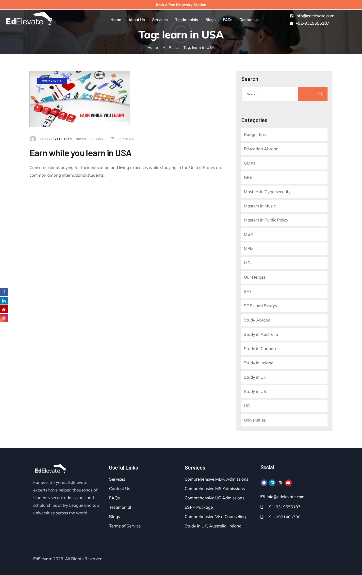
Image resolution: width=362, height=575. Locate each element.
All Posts (171, 47)
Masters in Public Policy (266, 219)
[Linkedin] (272, 482)
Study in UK (255, 377)
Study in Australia (261, 334)
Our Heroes (254, 277)
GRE (248, 177)
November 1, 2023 (90, 138)
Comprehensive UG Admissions (214, 497)
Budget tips (255, 134)
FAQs (114, 497)
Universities (255, 420)
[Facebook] (264, 482)
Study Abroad (257, 319)
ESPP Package (199, 507)
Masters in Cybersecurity (267, 191)
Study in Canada (260, 348)
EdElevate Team (56, 138)
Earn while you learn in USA (81, 152)
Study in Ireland (259, 362)
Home (153, 47)
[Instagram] (280, 482)
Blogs (114, 516)
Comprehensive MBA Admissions (216, 479)
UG (247, 405)
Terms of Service (125, 525)
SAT (248, 291)
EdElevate (42, 558)
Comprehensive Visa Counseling (215, 516)
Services (117, 479)
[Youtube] (288, 482)
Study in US (52, 81)
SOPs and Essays (260, 305)
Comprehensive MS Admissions (215, 488)
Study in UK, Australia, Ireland (213, 525)
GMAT (250, 163)
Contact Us (119, 488)
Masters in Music (260, 205)
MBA (249, 234)
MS (247, 262)
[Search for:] (270, 94)
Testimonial (120, 507)
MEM (249, 248)
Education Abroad (261, 148)
